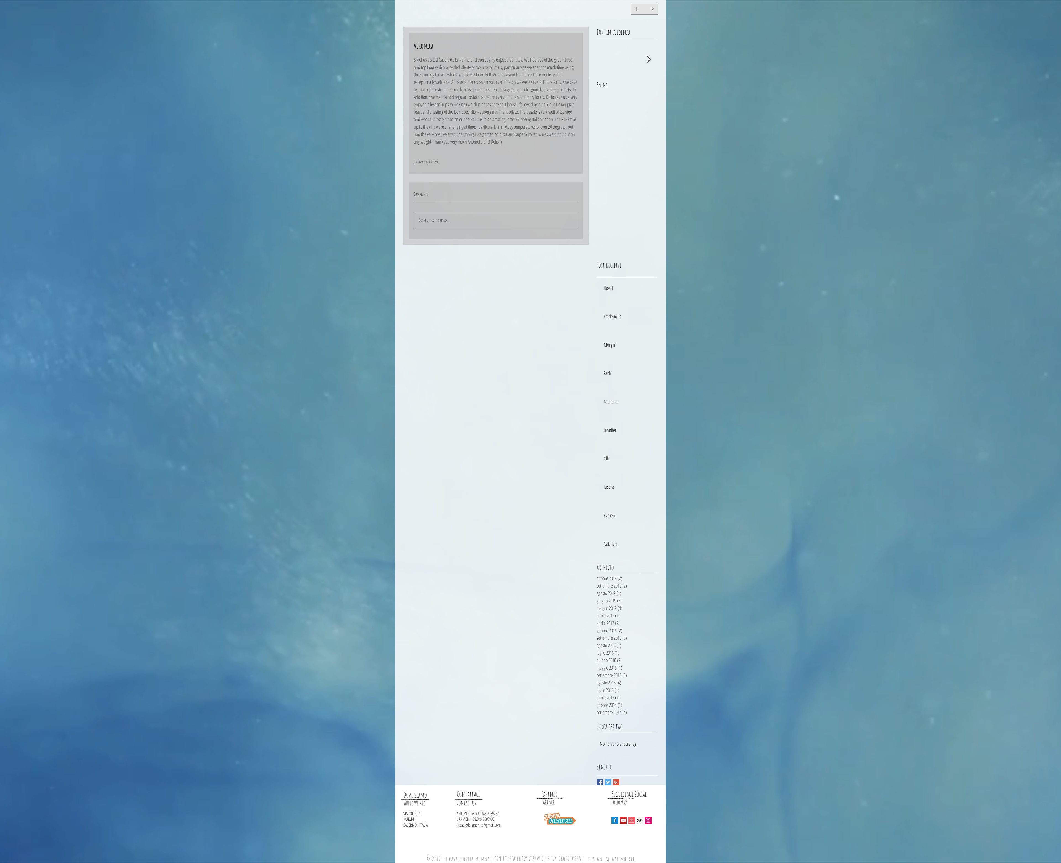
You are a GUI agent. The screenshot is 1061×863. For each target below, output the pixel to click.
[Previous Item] (605, 59)
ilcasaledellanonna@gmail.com (479, 825)
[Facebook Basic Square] (600, 782)
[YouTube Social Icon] (623, 820)
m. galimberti (620, 858)
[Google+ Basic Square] (616, 782)
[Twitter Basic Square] (608, 782)
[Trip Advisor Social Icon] (639, 820)
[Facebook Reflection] (614, 820)
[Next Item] (648, 59)
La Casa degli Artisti (426, 161)
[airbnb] (631, 820)
